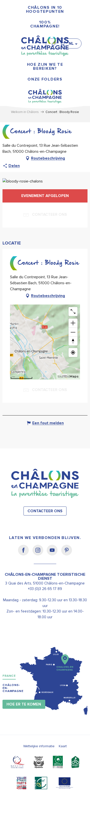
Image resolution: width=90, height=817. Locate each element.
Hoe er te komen (23, 704)
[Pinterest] (66, 553)
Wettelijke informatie (38, 746)
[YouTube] (54, 553)
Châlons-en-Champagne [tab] (13, 688)
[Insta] (39, 553)
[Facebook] (25, 553)
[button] (73, 43)
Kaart (63, 746)
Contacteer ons (45, 511)
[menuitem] (45, 9)
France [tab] (9, 676)
